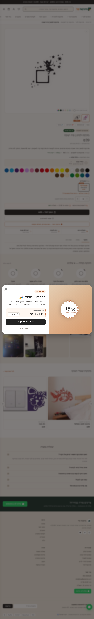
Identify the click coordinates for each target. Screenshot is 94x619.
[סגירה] (6, 289)
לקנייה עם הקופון (27, 322)
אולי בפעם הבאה (25, 328)
